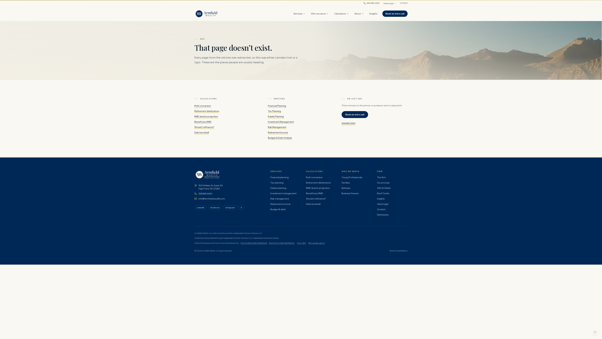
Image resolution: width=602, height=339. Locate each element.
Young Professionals (352, 177)
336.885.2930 (373, 3)
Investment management (283, 193)
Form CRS (301, 243)
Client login (388, 3)
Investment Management (281, 121)
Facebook (214, 207)
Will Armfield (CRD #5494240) (253, 243)
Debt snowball (201, 132)
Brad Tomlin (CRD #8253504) (281, 243)
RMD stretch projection (206, 116)
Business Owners (350, 193)
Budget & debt (278, 209)
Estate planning (278, 188)
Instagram (230, 207)
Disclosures (382, 214)
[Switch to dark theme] (595, 332)
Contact (404, 3)
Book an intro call (394, 13)
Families (346, 182)
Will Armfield (383, 188)
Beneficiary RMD (202, 121)
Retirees (346, 188)
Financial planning (279, 177)
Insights (381, 198)
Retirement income (280, 204)
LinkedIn (200, 207)
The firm (381, 177)
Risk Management (277, 127)
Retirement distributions (206, 111)
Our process (383, 182)
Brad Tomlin (383, 193)
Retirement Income (278, 132)
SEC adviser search (316, 243)
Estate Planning (276, 116)
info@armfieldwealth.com (211, 198)
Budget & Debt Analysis (280, 137)
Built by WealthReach (399, 251)
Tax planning (276, 182)
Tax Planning (274, 111)
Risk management (279, 198)
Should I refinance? (204, 127)
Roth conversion (202, 105)
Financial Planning (277, 105)
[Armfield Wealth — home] (206, 14)
